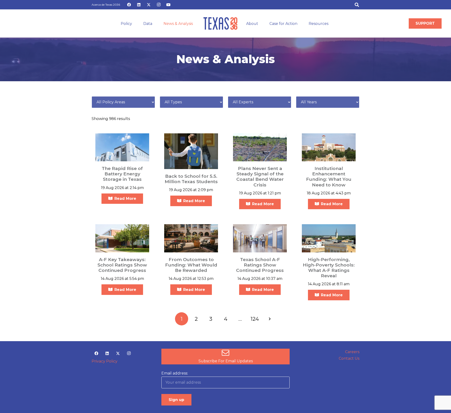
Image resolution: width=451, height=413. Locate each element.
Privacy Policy (104, 361)
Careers (352, 352)
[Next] (269, 318)
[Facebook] (129, 4)
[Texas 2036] (220, 23)
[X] (148, 4)
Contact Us (349, 358)
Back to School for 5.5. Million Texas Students (191, 178)
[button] (357, 5)
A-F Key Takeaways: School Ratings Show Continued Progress (122, 265)
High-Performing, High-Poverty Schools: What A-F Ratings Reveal (329, 267)
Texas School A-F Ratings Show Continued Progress (260, 265)
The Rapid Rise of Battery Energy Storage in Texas (122, 174)
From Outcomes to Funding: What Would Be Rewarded (191, 265)
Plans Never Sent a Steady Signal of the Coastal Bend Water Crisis (260, 176)
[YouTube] (168, 4)
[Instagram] (158, 4)
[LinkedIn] (139, 4)
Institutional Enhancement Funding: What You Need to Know (328, 176)
